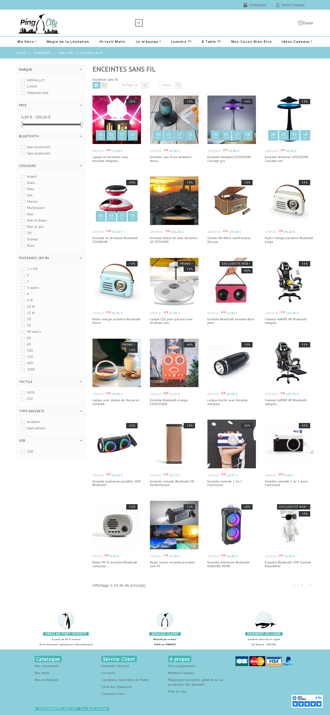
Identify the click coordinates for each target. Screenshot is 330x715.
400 (30, 363)
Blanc (31, 182)
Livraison (108, 673)
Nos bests (42, 673)
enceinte (33, 421)
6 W (30, 300)
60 (29, 338)
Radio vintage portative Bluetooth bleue (116, 321)
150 (30, 356)
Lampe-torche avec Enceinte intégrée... (227, 402)
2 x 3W (32, 268)
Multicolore (36, 207)
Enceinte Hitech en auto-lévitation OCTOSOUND (174, 240)
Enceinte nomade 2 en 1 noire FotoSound (286, 483)
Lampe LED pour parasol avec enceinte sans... (171, 321)
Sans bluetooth (38, 153)
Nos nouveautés (47, 666)
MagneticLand (37, 92)
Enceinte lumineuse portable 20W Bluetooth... (116, 483)
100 (30, 350)
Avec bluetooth (38, 147)
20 (29, 319)
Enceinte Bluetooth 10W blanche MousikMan (288, 564)
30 (29, 325)
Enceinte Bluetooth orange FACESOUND (169, 402)
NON (30, 392)
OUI (30, 398)
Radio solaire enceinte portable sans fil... (172, 564)
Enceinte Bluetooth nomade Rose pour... (230, 321)
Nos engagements (182, 666)
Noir (30, 214)
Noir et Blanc (37, 220)
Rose (30, 245)
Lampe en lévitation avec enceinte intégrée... (110, 159)
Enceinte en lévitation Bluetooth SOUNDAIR (115, 240)
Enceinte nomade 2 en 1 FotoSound (224, 483)
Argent (32, 176)
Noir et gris (35, 226)
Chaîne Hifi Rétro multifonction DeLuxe (229, 240)
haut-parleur (36, 428)
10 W (31, 306)
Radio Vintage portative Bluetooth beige (289, 240)
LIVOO (32, 86)
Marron (32, 201)
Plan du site (177, 691)
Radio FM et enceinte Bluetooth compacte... (114, 564)
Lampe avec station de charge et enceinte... (115, 402)
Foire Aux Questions (116, 687)
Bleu (30, 189)
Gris (30, 195)
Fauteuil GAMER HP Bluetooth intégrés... (286, 321)
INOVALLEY (36, 80)
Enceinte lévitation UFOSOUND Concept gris (229, 159)
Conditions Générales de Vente (125, 680)
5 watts (33, 287)
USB (30, 451)
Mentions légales (181, 673)
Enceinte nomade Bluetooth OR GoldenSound (172, 483)
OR (29, 233)
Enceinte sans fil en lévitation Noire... (170, 159)
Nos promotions (47, 680)
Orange (32, 239)
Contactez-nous (113, 694)
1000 (31, 369)
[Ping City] (39, 23)
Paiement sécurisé (115, 666)
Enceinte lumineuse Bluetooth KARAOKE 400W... (228, 564)
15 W (31, 312)
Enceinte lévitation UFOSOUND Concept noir (286, 159)
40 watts (34, 331)
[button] (96, 85)
